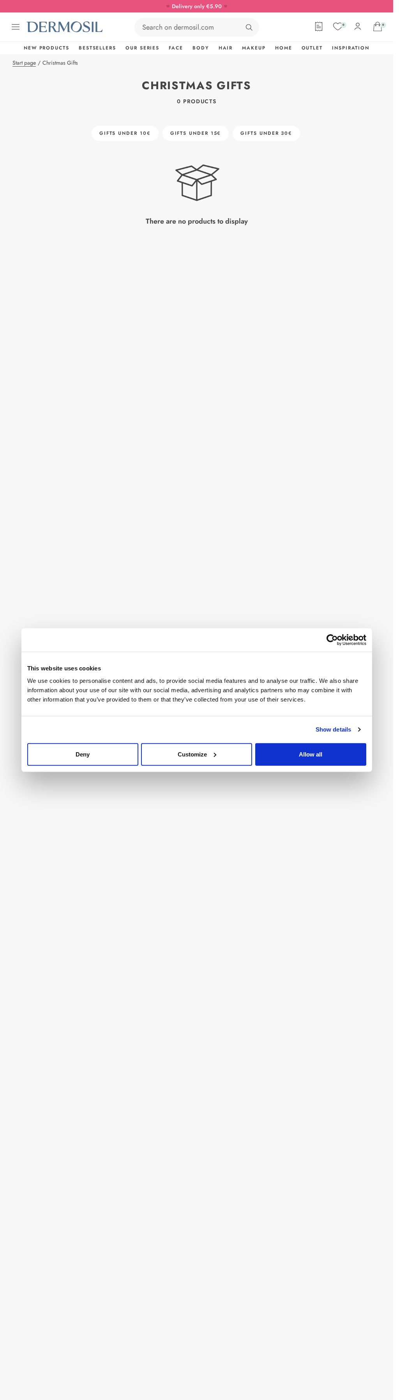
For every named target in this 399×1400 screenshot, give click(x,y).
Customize (192, 754)
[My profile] (358, 26)
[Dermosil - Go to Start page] (65, 26)
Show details (333, 729)
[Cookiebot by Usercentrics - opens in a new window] (332, 640)
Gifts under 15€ (195, 133)
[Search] (249, 27)
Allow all (310, 754)
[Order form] (319, 26)
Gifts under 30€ (266, 133)
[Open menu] (16, 27)
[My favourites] (338, 26)
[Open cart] (378, 26)
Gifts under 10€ (125, 133)
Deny (83, 754)
